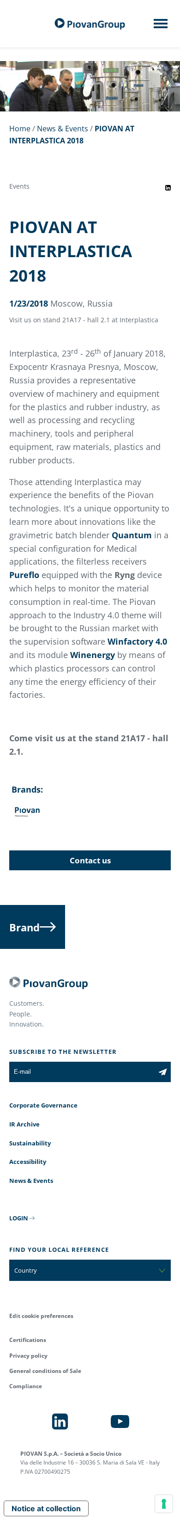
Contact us (90, 860)
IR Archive (24, 1124)
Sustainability (30, 1143)
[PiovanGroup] (90, 24)
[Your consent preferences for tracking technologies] (164, 1504)
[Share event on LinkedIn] (168, 187)
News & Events (62, 128)
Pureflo (25, 574)
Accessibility (27, 1161)
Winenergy (92, 654)
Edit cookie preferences (41, 1316)
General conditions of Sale (45, 1371)
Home (19, 128)
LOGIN (18, 1218)
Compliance (25, 1386)
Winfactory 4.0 (137, 641)
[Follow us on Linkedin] (60, 1421)
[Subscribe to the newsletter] (163, 1072)
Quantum (133, 535)
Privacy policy (28, 1356)
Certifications (27, 1340)
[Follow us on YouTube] (120, 1421)
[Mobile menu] (160, 26)
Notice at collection (46, 1508)
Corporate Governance (43, 1105)
